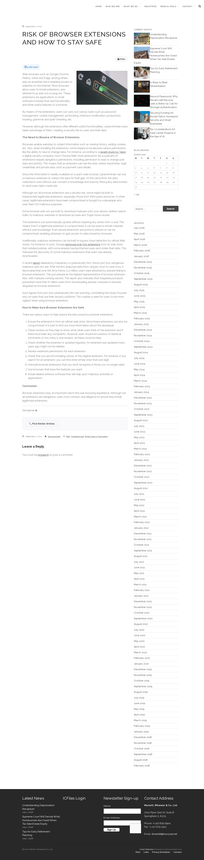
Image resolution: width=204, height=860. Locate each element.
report (36, 262)
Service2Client (54, 436)
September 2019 (143, 686)
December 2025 (143, 261)
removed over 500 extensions (82, 244)
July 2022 (139, 494)
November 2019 (143, 675)
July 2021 (139, 561)
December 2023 (143, 397)
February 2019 (142, 726)
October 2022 (141, 477)
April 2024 (139, 375)
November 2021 (142, 539)
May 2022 (139, 505)
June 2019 (139, 703)
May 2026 (139, 233)
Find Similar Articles (42, 423)
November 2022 (143, 471)
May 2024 (139, 369)
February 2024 (142, 386)
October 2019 (141, 680)
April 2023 (139, 443)
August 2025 (141, 284)
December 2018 (143, 737)
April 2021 (139, 578)
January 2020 (141, 663)
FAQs (137, 852)
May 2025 (139, 301)
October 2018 (141, 748)
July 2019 (139, 697)
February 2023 (142, 454)
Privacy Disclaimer (161, 852)
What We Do (131, 6)
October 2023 (141, 409)
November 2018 (143, 743)
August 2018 (141, 759)
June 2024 (139, 363)
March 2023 (140, 448)
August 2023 (141, 420)
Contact (187, 6)
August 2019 (141, 692)
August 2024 (141, 352)
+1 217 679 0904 (162, 823)
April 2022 (139, 510)
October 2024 (141, 341)
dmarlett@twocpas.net (164, 834)
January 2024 (141, 392)
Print (121, 59)
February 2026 (142, 250)
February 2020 (142, 658)
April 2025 (139, 307)
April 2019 (139, 714)
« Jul (136, 194)
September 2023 (143, 414)
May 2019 (139, 709)
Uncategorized (77, 436)
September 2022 (143, 482)
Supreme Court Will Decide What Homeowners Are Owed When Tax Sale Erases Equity (155, 55)
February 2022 (142, 522)
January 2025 (141, 324)
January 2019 (141, 731)
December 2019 (143, 669)
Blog (68, 436)
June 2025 (139, 295)
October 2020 (141, 612)
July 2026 (139, 228)
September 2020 (143, 618)
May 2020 (139, 641)
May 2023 (139, 437)
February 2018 (142, 765)
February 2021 (141, 590)
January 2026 (141, 256)
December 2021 (142, 533)
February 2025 (142, 318)
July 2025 (139, 290)
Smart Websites (147, 849)
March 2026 (140, 245)
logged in (43, 454)
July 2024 (139, 358)
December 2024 (143, 329)
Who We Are (113, 6)
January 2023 (141, 460)
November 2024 (143, 335)
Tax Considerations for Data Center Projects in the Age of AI (163, 133)
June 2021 (139, 567)
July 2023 (139, 426)
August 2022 (141, 488)
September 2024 (143, 346)
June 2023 (139, 431)
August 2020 (141, 624)
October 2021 (141, 544)
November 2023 (143, 403)
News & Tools (168, 6)
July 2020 (139, 629)
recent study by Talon (113, 152)
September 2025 (143, 279)
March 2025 (140, 312)
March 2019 (140, 720)
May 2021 (139, 573)
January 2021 (141, 595)
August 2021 (140, 556)
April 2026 (139, 239)
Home (98, 6)
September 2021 (143, 550)
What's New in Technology (96, 436)
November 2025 (143, 267)
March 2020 (140, 652)
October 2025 (141, 273)
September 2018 (143, 754)
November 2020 (143, 607)
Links (146, 852)
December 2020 (143, 601)
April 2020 (139, 646)
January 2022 (141, 528)
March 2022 (140, 516)
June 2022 (139, 499)
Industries (150, 6)
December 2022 (143, 465)
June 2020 (139, 635)
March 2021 (140, 584)
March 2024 (140, 380)
